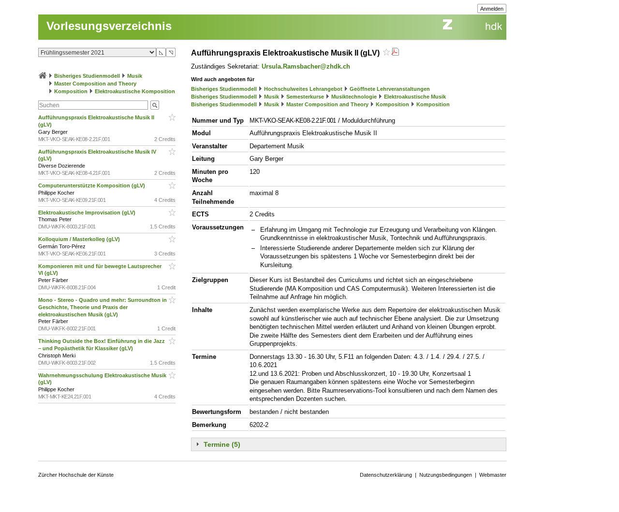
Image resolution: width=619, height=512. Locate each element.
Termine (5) (222, 444)
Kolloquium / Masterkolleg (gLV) (79, 239)
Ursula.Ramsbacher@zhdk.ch (306, 66)
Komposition (71, 91)
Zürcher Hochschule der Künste (76, 475)
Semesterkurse (305, 97)
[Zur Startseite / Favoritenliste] (42, 76)
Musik (134, 76)
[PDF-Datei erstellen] (395, 53)
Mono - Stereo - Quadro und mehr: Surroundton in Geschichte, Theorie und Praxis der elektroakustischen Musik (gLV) (102, 307)
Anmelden (491, 9)
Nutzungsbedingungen (445, 475)
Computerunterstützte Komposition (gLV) (92, 185)
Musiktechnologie (354, 97)
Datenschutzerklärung (386, 475)
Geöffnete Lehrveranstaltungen (390, 89)
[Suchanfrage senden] (154, 105)
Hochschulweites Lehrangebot (303, 89)
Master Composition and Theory (95, 83)
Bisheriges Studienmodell (87, 76)
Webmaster (492, 475)
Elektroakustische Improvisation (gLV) (87, 212)
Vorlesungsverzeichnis (109, 25)
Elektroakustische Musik (415, 97)
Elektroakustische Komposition (135, 91)
